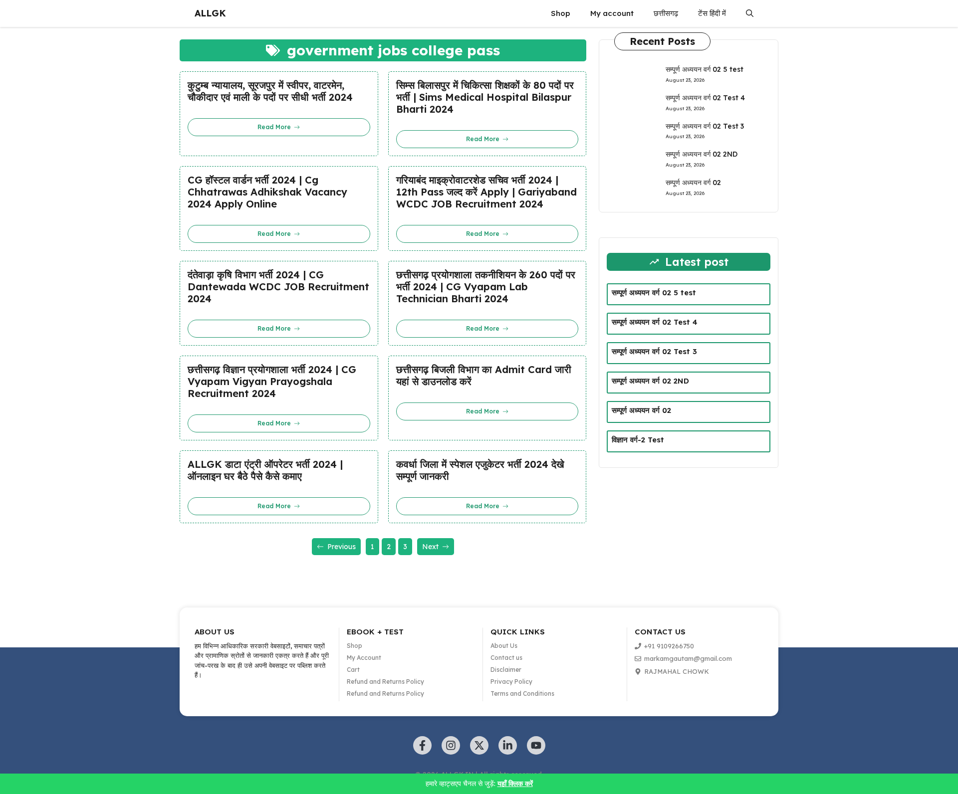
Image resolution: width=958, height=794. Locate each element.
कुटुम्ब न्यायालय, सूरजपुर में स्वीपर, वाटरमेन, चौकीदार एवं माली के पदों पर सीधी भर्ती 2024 (270, 91)
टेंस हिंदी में (712, 13)
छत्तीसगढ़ (666, 13)
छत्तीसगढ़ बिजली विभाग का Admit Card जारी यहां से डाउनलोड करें (483, 376)
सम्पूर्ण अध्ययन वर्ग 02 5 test (704, 69)
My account (612, 13)
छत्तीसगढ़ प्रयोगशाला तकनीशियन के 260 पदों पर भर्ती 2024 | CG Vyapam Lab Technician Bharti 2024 (485, 287)
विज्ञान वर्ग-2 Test (638, 439)
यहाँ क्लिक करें (515, 783)
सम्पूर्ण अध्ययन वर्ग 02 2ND (701, 154)
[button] (749, 13)
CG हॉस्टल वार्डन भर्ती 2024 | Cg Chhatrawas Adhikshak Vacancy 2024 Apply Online (267, 192)
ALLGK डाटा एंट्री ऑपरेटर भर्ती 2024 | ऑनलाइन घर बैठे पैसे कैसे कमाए (265, 470)
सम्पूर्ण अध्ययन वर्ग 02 (693, 182)
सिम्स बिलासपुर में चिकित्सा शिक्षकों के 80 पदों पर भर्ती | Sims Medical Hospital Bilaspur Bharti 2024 (485, 97)
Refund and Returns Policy (385, 681)
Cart (353, 669)
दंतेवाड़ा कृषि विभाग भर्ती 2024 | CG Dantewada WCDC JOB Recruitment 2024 (278, 287)
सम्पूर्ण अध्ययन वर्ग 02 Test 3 (705, 126)
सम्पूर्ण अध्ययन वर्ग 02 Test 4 (705, 97)
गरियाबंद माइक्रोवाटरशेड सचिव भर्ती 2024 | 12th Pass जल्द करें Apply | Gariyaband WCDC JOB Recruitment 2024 (486, 192)
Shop (560, 13)
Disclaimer (505, 669)
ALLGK (210, 13)
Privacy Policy (511, 681)
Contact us (506, 657)
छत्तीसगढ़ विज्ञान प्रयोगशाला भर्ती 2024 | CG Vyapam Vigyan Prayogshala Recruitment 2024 (272, 381)
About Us (503, 645)
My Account (364, 657)
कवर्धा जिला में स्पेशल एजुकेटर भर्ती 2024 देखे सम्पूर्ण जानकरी (480, 470)
